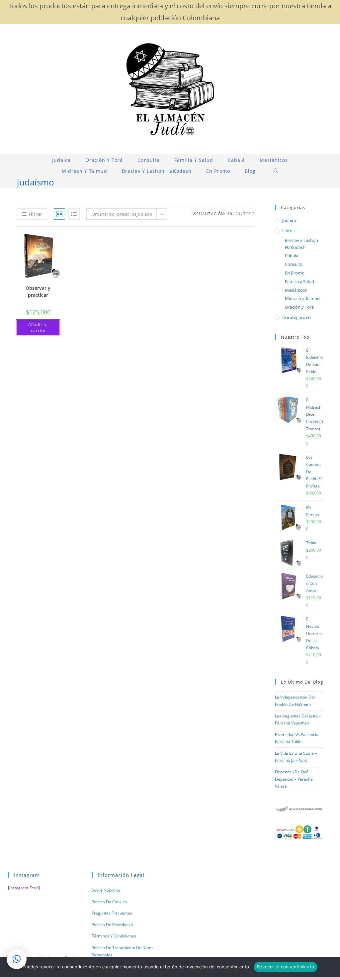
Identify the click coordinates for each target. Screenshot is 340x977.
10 (229, 214)
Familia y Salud (299, 281)
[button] (17, 959)
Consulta (293, 264)
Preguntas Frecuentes (112, 913)
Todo (249, 214)
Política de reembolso (112, 924)
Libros (288, 231)
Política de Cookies (109, 902)
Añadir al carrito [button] (38, 327)
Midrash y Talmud (302, 298)
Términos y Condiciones (114, 936)
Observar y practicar (38, 291)
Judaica (289, 220)
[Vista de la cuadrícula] (59, 214)
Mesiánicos (296, 290)
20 (237, 214)
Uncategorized (296, 317)
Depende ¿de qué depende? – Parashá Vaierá (294, 779)
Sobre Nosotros (106, 890)
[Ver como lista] (74, 214)
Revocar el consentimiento (285, 966)
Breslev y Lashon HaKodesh (301, 243)
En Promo (294, 273)
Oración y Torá (299, 307)
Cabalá (291, 256)
